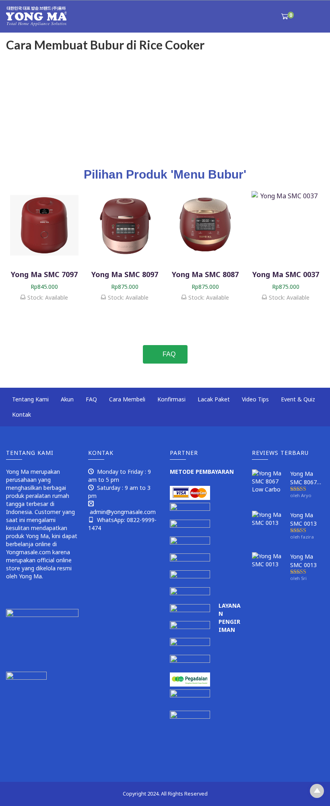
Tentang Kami (30, 399)
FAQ (91, 399)
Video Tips (255, 399)
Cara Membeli (127, 399)
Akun (67, 399)
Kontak (21, 414)
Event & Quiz (298, 399)
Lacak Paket (214, 399)
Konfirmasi (171, 399)
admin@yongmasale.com (123, 512)
